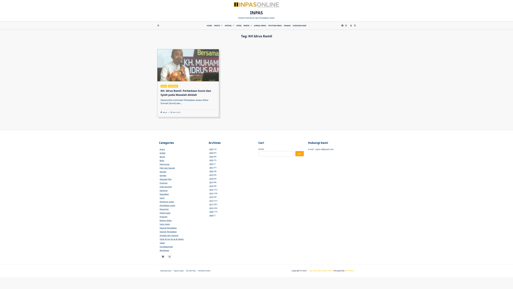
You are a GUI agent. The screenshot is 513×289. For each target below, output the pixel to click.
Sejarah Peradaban (168, 228)
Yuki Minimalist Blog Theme (321, 270)
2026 (211, 149)
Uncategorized (166, 246)
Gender (163, 171)
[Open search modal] (355, 25)
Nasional (164, 190)
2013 (211, 197)
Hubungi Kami (299, 25)
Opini (238, 25)
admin (165, 112)
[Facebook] (342, 25)
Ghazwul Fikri (166, 179)
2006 (211, 215)
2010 (211, 208)
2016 (211, 186)
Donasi (287, 25)
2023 (211, 160)
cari (299, 153)
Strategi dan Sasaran (169, 235)
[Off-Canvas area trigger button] (158, 25)
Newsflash (173, 86)
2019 (211, 175)
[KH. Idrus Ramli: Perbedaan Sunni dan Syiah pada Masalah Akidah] (188, 65)
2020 (211, 171)
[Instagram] (346, 25)
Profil (217, 25)
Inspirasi (164, 183)
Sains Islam (165, 224)
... (181, 103)
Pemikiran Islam (167, 201)
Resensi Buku (166, 220)
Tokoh (162, 243)
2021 (211, 167)
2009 (211, 211)
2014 (211, 193)
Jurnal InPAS (260, 25)
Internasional (166, 186)
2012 (211, 200)
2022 (211, 164)
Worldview (164, 250)
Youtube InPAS (275, 25)
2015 (211, 189)
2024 (211, 156)
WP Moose (349, 270)
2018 (211, 178)
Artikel (228, 25)
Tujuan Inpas (179, 270)
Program (163, 216)
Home (209, 25)
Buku (162, 160)
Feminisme (164, 164)
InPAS (256, 13)
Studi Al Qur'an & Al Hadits (172, 239)
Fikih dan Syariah (167, 168)
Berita (246, 25)
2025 (211, 153)
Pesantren (164, 209)
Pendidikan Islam (167, 205)
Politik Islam (165, 213)
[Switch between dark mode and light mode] (351, 25)
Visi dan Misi (191, 270)
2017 (211, 182)
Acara (162, 149)
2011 (211, 204)
